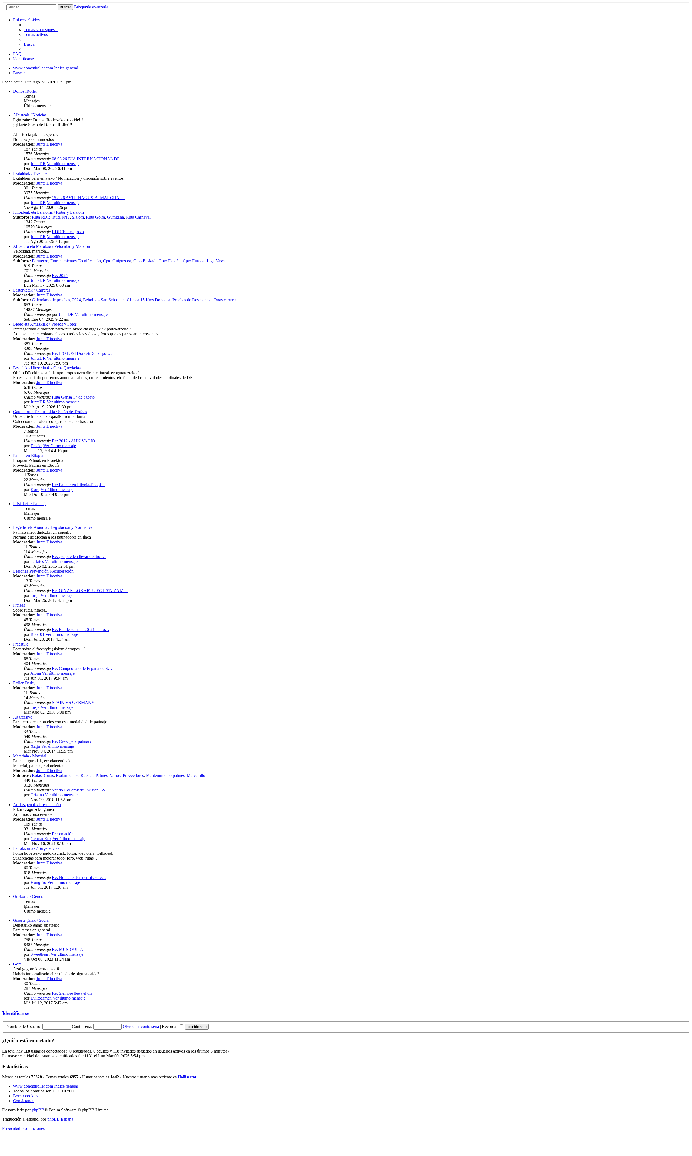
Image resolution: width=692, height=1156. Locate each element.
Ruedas (87, 775)
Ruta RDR (41, 217)
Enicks (36, 445)
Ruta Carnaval (138, 217)
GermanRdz (41, 838)
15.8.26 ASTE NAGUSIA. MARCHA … (88, 197)
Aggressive (22, 717)
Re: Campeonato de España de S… (82, 668)
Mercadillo (196, 775)
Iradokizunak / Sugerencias (36, 848)
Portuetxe (40, 261)
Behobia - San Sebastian (104, 300)
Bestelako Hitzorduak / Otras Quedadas (47, 368)
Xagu (35, 746)
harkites (37, 561)
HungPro (38, 882)
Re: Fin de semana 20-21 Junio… (80, 629)
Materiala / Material (29, 756)
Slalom (78, 217)
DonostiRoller (25, 91)
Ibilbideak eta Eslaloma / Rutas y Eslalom (48, 212)
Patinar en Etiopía (28, 455)
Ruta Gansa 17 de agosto (73, 397)
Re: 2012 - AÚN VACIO (73, 441)
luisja (35, 595)
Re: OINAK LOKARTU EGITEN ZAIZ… (90, 590)
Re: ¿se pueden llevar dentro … (79, 556)
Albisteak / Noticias (29, 115)
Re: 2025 (60, 275)
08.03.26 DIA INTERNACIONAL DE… (88, 158)
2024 (76, 300)
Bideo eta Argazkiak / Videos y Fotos (45, 324)
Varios (115, 775)
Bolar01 (37, 634)
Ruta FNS (61, 217)
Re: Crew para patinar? (71, 741)
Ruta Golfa (95, 217)
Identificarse (15, 1013)
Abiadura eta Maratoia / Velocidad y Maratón (51, 246)
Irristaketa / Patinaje (29, 503)
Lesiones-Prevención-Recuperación (43, 571)
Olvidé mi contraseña (141, 1026)
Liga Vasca (216, 261)
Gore (17, 964)
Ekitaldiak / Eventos (30, 173)
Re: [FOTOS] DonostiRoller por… (82, 353)
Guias (49, 775)
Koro (35, 489)
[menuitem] (41, 29)
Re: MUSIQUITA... (69, 949)
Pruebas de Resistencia (191, 300)
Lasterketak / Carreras (31, 290)
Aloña (35, 673)
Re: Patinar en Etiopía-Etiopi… (78, 484)
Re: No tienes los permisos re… (79, 877)
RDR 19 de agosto (68, 231)
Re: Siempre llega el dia (72, 993)
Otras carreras (225, 300)
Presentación (63, 833)
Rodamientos (67, 775)
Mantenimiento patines (165, 775)
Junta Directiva (49, 144)
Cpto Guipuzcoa (117, 261)
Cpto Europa (194, 261)
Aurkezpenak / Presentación (37, 804)
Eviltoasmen (41, 998)
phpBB (38, 1110)
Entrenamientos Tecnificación (75, 261)
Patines (101, 775)
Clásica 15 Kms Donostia (148, 300)
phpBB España (60, 1119)
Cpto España (170, 261)
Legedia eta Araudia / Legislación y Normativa (53, 527)
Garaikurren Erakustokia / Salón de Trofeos (50, 411)
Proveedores (133, 775)
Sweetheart (40, 954)
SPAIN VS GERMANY (73, 702)
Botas (37, 775)
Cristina (37, 795)
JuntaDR (38, 163)
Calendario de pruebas (51, 300)
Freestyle (20, 644)
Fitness (19, 605)
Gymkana (115, 217)
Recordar (170, 1026)
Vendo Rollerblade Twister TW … (81, 790)
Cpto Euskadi (145, 261)
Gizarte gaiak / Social (31, 920)
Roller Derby (24, 683)
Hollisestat (187, 1077)
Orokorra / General (29, 896)
